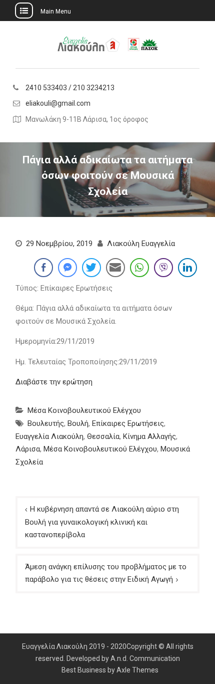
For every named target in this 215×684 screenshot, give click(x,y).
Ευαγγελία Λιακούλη (50, 436)
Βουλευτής (46, 423)
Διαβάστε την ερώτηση (54, 381)
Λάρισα (28, 448)
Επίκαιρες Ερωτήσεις (128, 423)
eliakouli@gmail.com (58, 103)
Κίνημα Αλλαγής (149, 436)
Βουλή (78, 423)
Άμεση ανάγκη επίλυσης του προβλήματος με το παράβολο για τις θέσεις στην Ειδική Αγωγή (105, 573)
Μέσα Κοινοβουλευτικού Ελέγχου (84, 410)
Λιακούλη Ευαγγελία (141, 243)
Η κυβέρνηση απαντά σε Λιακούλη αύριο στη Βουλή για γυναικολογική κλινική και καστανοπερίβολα (102, 522)
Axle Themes (137, 670)
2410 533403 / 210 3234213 (70, 88)
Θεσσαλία (103, 436)
